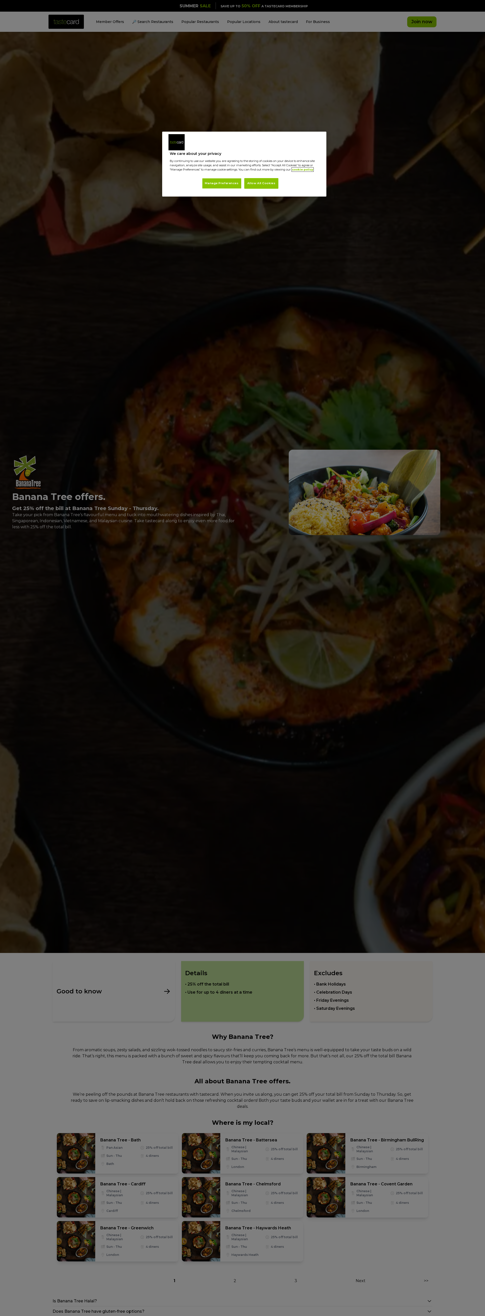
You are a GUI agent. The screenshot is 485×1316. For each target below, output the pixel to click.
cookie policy (302, 169)
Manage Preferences (221, 183)
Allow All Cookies (261, 183)
